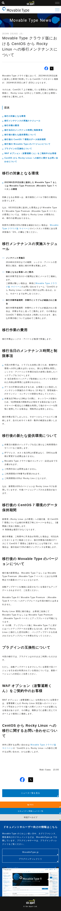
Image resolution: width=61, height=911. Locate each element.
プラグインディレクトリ (30, 859)
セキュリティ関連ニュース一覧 (30, 811)
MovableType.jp (30, 852)
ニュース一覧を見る (30, 793)
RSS (31, 805)
